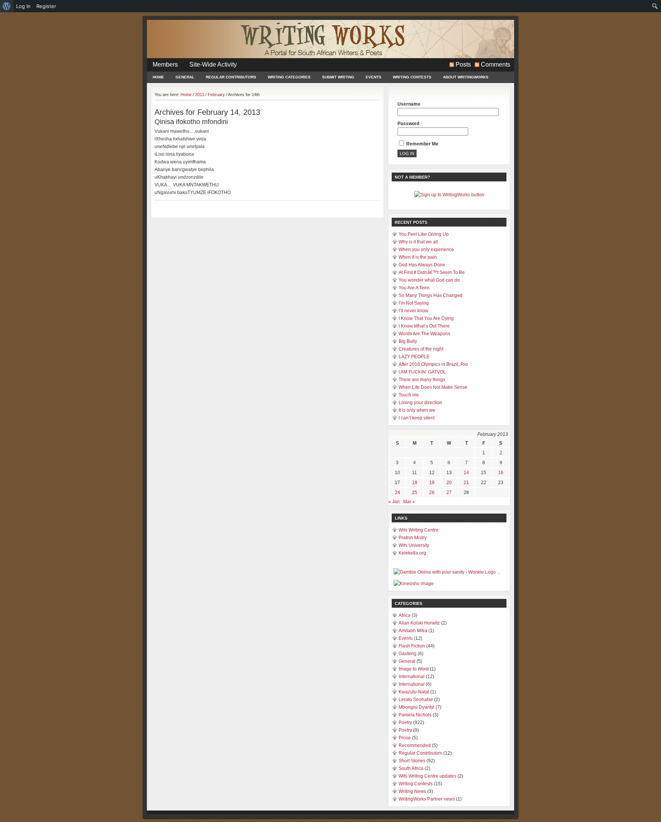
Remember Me (421, 144)
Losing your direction (420, 402)
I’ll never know (413, 310)
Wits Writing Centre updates (427, 776)
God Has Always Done (422, 264)
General (185, 77)
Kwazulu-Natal (414, 692)
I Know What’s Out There (424, 326)
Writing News (412, 791)
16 (500, 472)
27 (449, 492)
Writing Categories (289, 77)
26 (432, 492)
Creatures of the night (421, 349)
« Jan (394, 501)
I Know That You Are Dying (426, 318)
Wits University (414, 545)
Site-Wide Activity (213, 64)
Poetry (405, 722)
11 (414, 472)
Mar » (409, 501)
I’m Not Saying (414, 303)
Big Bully (408, 341)
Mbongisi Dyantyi (417, 707)
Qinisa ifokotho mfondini (191, 122)
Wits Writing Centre (418, 530)
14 (466, 472)
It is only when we (417, 410)
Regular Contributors (231, 77)
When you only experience (426, 249)
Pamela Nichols (415, 715)
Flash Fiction (412, 646)
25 (414, 492)
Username (408, 104)
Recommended (415, 745)
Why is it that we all (418, 242)
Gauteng (408, 653)
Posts (463, 64)
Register (46, 6)
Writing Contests (412, 77)
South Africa (411, 768)
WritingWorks (330, 39)
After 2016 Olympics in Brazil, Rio (433, 364)
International (412, 676)
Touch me (409, 395)
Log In (23, 6)
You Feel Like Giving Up (424, 234)
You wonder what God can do (429, 280)
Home (158, 77)
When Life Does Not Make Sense (433, 387)
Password (408, 123)
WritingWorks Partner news (427, 799)
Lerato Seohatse (416, 699)
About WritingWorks (465, 77)
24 (397, 492)
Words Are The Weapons (424, 333)
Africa (404, 615)
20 (449, 482)
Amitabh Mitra (413, 630)
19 (432, 482)
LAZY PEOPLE (414, 356)
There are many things (422, 379)
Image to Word (414, 669)
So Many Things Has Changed (430, 295)
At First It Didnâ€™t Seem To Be (432, 272)
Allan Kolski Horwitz (419, 623)
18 (414, 482)
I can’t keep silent (417, 418)
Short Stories (412, 760)
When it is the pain (418, 257)
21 (466, 482)
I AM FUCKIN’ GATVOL (422, 372)
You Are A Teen (414, 287)
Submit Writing (338, 77)
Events (373, 77)
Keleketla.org (412, 553)
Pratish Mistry (413, 537)
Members (165, 64)
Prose (405, 737)
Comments (495, 64)
